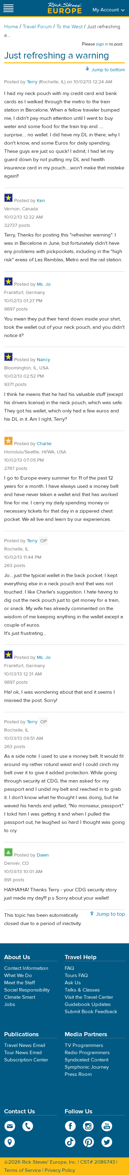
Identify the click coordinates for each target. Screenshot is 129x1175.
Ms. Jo (44, 284)
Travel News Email (24, 1045)
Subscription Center (26, 1060)
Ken (41, 201)
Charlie (44, 444)
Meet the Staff (19, 982)
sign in (102, 44)
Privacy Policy (60, 1170)
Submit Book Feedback (91, 1011)
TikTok (70, 1141)
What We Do (18, 975)
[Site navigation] (8, 8)
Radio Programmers (87, 1052)
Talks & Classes (82, 990)
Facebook (70, 1126)
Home (11, 26)
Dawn (43, 855)
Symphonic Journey (87, 1067)
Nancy (43, 360)
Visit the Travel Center (89, 997)
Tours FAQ (76, 975)
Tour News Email (23, 1052)
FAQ (69, 968)
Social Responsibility (27, 990)
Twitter (106, 1141)
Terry (32, 82)
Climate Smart (19, 997)
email (9, 1126)
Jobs (9, 1004)
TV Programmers (84, 1045)
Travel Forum (37, 26)
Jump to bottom (108, 70)
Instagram (88, 1126)
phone (28, 1126)
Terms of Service (22, 1170)
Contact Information (26, 968)
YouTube (106, 1126)
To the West (69, 26)
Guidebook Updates (88, 1004)
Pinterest (88, 1141)
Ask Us (73, 982)
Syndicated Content (86, 1060)
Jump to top (110, 914)
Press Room (78, 1074)
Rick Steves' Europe (65, 8)
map (9, 1141)
